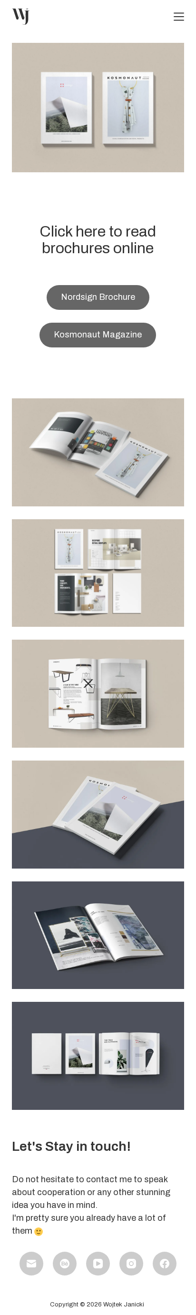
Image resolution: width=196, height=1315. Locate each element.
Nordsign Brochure (98, 297)
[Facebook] (164, 1263)
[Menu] (179, 16)
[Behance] (65, 1263)
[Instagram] (131, 1263)
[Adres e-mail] (31, 1263)
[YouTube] (98, 1263)
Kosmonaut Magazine (98, 334)
